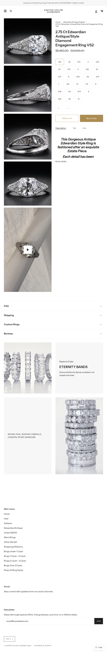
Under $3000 (10, 532)
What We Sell (10, 542)
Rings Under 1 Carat (13, 551)
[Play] (28, 250)
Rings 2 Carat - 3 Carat (15, 560)
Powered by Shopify (43, 645)
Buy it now (91, 118)
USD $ (8, 639)
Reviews (8, 333)
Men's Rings (10, 537)
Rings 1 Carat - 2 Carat (14, 556)
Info (84, 128)
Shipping (9, 315)
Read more (61, 161)
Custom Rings (11, 324)
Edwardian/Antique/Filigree (74, 22)
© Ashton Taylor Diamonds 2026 (17, 645)
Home (57, 22)
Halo (6, 518)
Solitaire (8, 523)
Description (60, 128)
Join (99, 621)
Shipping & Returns (13, 546)
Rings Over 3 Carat (13, 565)
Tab (74, 128)
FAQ (6, 306)
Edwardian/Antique (13, 528)
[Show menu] (5, 11)
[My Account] (96, 11)
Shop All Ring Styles (13, 570)
